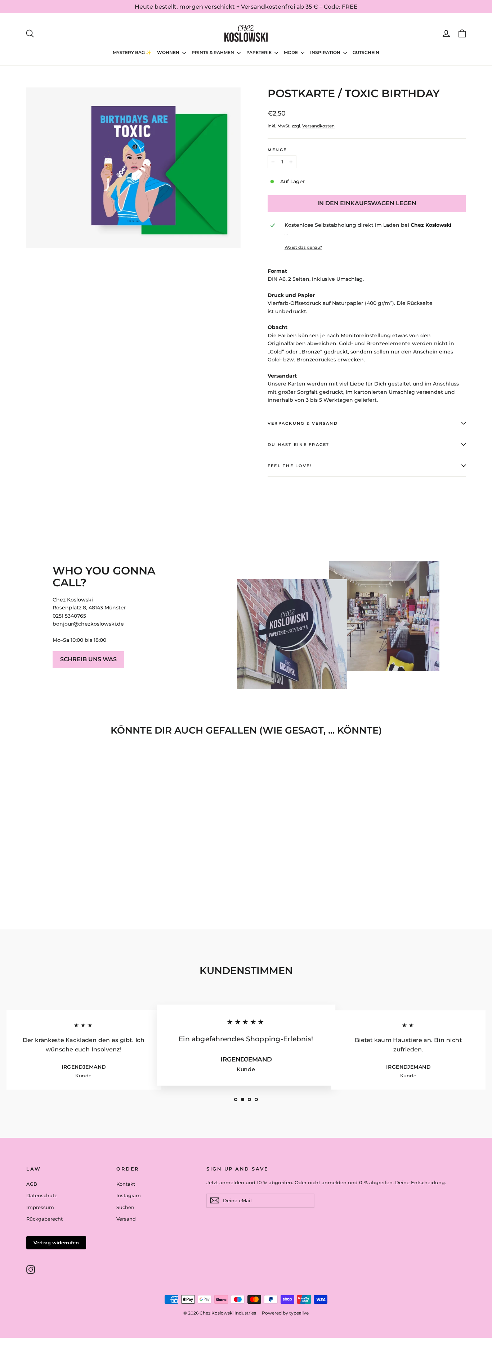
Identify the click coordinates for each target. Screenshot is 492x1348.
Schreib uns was (88, 659)
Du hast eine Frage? (299, 444)
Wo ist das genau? (303, 247)
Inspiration (325, 52)
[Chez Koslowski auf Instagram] (30, 1269)
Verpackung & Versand (303, 423)
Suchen (125, 1207)
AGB (31, 1184)
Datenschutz (41, 1195)
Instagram (128, 1195)
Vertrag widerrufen (56, 1242)
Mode (291, 52)
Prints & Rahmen (213, 52)
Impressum (40, 1207)
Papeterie (259, 52)
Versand (126, 1219)
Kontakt (125, 1184)
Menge (277, 150)
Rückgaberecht (44, 1219)
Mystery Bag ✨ (132, 52)
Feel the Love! (290, 465)
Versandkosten (318, 126)
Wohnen (168, 52)
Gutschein (366, 52)
